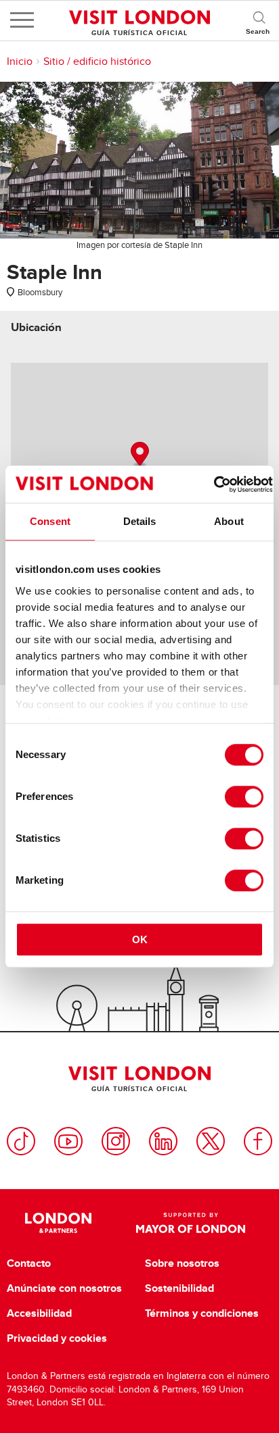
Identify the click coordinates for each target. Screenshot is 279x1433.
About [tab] (229, 521)
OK (140, 939)
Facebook (258, 1141)
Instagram (116, 1141)
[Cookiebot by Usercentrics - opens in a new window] (213, 484)
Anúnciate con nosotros (64, 1288)
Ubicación (36, 327)
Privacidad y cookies (57, 1338)
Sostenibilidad (179, 1288)
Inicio (20, 61)
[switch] (244, 796)
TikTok (21, 1141)
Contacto (29, 1263)
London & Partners (58, 1223)
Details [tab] (139, 521)
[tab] (36, 327)
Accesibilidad (39, 1313)
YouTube (68, 1141)
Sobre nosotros (182, 1263)
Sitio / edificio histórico (97, 61)
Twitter (210, 1141)
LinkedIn (163, 1141)
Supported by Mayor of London (190, 1223)
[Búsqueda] (258, 20)
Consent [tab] (50, 521)
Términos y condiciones (202, 1313)
